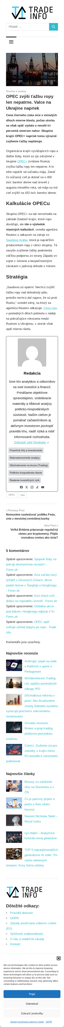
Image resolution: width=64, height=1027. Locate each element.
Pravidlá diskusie (21, 913)
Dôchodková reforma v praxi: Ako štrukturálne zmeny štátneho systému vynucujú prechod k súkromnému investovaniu (32, 706)
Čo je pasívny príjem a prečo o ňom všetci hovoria (40, 804)
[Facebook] (21, 487)
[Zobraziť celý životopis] (48, 442)
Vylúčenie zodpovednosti (26, 933)
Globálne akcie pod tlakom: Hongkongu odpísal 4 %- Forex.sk (30, 611)
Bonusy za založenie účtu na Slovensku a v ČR (39, 787)
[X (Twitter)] (27, 487)
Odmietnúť (32, 1003)
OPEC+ (22, 161)
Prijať (32, 994)
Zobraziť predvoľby (32, 1013)
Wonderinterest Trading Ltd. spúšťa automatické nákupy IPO (41, 684)
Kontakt (15, 944)
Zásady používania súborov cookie (27, 1022)
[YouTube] (43, 487)
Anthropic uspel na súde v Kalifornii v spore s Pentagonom (41, 666)
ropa (22, 495)
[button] (58, 958)
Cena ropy (50, 308)
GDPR (49, 1022)
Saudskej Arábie (17, 240)
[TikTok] (37, 487)
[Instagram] (32, 487)
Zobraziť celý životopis (30, 442)
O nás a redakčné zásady (27, 939)
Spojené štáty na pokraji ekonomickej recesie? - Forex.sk (31, 564)
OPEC (12, 495)
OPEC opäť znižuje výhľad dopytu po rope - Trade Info (31, 627)
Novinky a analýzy (16, 91)
